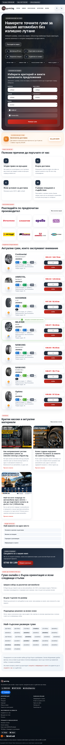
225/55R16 (47, 636)
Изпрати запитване (25, 563)
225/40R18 (45, 641)
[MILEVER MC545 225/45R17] (32, 330)
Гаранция (3, 703)
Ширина (10, 86)
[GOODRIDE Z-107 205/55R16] (32, 306)
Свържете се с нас (5, 712)
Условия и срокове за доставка (14, 530)
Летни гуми (10, 62)
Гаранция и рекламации (12, 538)
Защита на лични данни (7, 707)
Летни (18, 8)
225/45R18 (54, 641)
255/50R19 (54, 645)
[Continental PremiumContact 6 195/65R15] (32, 262)
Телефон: (8, 2)
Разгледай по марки (13, 44)
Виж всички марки (56, 210)
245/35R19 (45, 645)
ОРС (41, 740)
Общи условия (4, 705)
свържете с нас (8, 668)
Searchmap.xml (37, 707)
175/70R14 (45, 628)
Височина (36, 86)
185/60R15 (17, 632)
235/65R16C (56, 636)
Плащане (3, 700)
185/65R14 (8, 632)
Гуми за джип (52, 62)
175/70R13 (26, 628)
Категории (40, 8)
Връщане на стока (5, 715)
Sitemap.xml (36, 705)
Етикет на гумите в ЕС (39, 700)
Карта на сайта (37, 703)
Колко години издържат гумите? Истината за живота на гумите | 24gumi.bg (47, 453)
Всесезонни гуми (37, 62)
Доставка (3, 698)
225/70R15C (18, 636)
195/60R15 (36, 632)
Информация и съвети (11, 542)
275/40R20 (8, 649)
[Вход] (57, 8)
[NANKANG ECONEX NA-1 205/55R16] (32, 376)
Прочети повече (8, 468)
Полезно (3, 717)
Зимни (24, 8)
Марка (10, 101)
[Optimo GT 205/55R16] (32, 399)
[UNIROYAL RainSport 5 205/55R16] (32, 283)
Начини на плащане (10, 534)
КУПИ (53, 267)
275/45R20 (17, 649)
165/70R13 (17, 628)
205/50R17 (8, 641)
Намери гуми (32, 121)
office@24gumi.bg (35, 2)
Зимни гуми (22, 62)
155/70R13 (8, 628)
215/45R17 (17, 641)
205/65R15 (54, 632)
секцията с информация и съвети (38, 665)
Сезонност (36, 93)
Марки (47, 8)
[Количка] (61, 8)
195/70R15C (8, 636)
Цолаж (10, 93)
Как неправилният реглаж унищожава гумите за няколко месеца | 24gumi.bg (15, 453)
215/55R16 (37, 636)
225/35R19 (26, 645)
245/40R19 (36, 645)
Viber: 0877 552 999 (22, 2)
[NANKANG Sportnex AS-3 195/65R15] (32, 352)
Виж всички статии (56, 422)
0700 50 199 (10, 562)
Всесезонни (31, 8)
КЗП (45, 740)
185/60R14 (54, 628)
